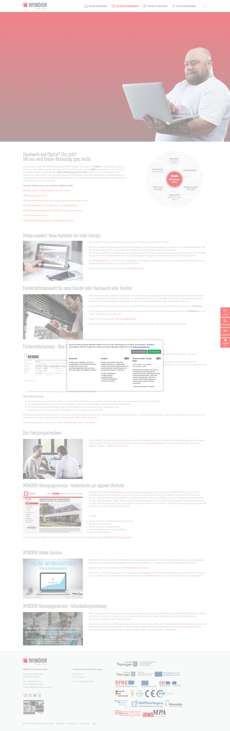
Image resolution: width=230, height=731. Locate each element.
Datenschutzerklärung (141, 347)
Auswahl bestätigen (139, 352)
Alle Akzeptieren (154, 352)
